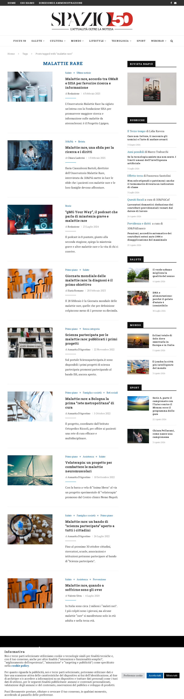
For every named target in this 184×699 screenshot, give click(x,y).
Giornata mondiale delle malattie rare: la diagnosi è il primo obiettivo (89, 280)
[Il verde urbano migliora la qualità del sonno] (138, 275)
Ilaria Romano (76, 290)
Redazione (73, 93)
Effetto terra (135, 175)
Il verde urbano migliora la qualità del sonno (163, 273)
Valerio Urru (75, 595)
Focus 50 (19, 40)
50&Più (69, 141)
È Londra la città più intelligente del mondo (163, 365)
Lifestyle (96, 40)
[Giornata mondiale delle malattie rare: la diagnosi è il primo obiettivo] (30, 284)
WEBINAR (157, 40)
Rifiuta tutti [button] (171, 675)
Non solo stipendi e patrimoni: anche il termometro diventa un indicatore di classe (150, 184)
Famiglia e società (92, 392)
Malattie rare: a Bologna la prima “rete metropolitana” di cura (89, 403)
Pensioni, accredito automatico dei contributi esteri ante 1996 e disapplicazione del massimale (149, 236)
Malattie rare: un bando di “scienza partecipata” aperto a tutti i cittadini (89, 525)
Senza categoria (91, 329)
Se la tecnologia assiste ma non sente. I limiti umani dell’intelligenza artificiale (151, 160)
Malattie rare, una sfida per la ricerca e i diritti (89, 149)
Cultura (56, 40)
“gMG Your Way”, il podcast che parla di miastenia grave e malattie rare (91, 216)
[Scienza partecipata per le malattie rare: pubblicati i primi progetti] (30, 343)
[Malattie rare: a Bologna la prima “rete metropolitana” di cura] (30, 406)
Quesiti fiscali (135, 199)
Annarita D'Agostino (79, 349)
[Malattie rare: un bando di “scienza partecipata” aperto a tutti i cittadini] (30, 529)
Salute (36, 40)
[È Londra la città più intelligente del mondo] (138, 367)
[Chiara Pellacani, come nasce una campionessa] (138, 436)
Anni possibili (135, 152)
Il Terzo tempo (136, 131)
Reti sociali (112, 392)
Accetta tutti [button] (155, 675)
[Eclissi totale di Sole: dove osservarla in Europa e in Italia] (138, 341)
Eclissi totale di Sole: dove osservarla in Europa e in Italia (163, 340)
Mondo (76, 40)
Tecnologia (120, 40)
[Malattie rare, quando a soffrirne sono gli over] (30, 593)
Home (12, 2)
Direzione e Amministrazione (60, 2)
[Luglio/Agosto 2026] (151, 89)
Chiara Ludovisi (76, 157)
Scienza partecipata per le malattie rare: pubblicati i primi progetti (91, 339)
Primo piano (71, 270)
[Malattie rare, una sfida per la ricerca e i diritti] (30, 155)
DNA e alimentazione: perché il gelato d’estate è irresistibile (163, 299)
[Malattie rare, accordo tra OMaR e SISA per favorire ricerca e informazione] (30, 86)
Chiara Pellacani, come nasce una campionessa (163, 434)
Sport (141, 40)
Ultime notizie (84, 72)
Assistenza (88, 456)
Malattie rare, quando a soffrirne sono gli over (84, 587)
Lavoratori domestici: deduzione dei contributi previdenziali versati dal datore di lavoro (150, 208)
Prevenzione (99, 579)
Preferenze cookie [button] (133, 675)
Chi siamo (27, 2)
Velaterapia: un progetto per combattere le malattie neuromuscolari (88, 466)
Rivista (81, 141)
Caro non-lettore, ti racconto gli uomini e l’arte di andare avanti (147, 138)
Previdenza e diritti (139, 223)
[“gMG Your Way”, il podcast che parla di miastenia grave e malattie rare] (30, 220)
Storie (68, 206)
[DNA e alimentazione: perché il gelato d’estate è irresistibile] (138, 298)
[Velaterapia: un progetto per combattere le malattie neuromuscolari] (30, 470)
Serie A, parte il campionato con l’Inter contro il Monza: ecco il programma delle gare (163, 406)
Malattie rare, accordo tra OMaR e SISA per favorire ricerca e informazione (91, 83)
